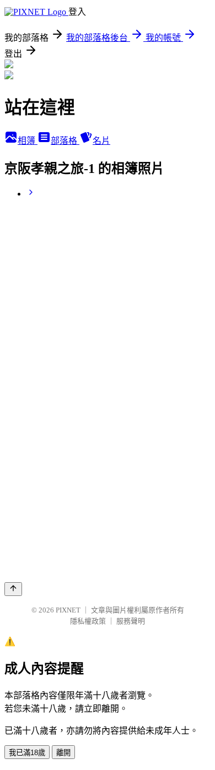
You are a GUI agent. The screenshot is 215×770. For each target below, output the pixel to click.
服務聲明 (130, 621)
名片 (101, 140)
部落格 (65, 140)
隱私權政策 (88, 621)
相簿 (27, 140)
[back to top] (13, 589)
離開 (63, 753)
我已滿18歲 (27, 753)
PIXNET (68, 610)
